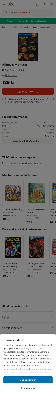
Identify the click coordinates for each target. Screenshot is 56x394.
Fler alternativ (28, 388)
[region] (28, 364)
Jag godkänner (28, 379)
